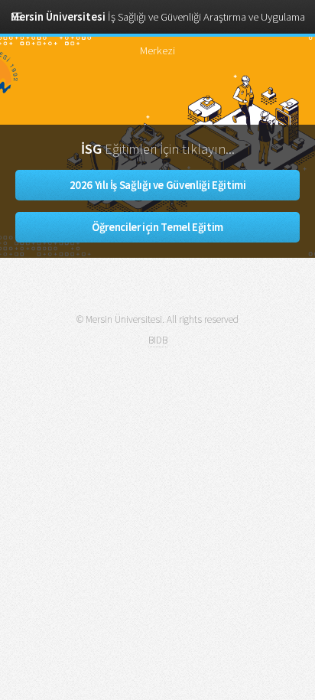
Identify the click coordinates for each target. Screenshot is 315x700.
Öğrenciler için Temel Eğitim (157, 227)
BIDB (157, 340)
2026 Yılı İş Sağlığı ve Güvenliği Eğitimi (158, 185)
